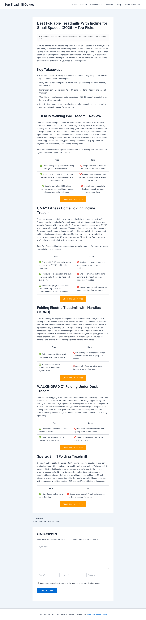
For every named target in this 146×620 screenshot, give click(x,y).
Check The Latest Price (73, 199)
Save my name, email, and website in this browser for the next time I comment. (70, 583)
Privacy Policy (96, 4)
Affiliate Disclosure (78, 4)
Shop (119, 4)
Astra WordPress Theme (96, 614)
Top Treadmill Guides (19, 4)
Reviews (109, 4)
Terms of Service (132, 4)
